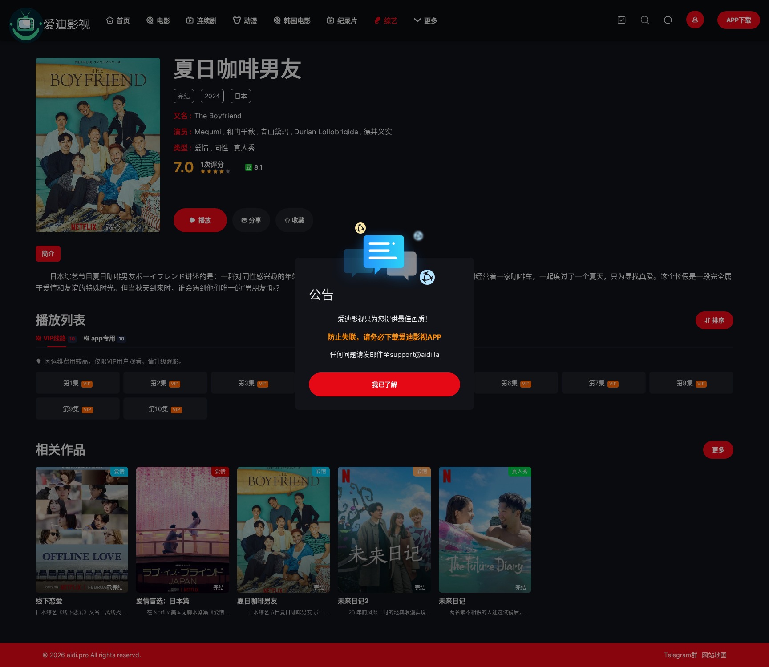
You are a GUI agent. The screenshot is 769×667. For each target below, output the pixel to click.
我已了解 (384, 384)
